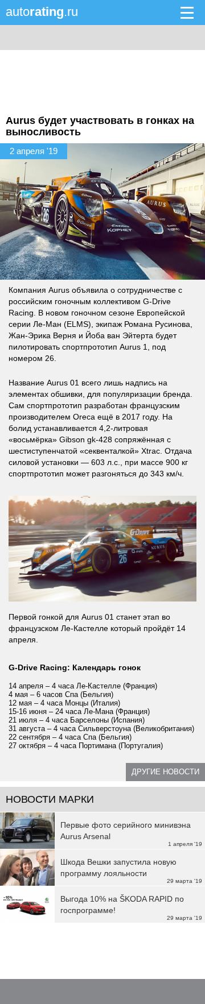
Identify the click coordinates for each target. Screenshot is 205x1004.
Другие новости (165, 771)
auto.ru (42, 12)
